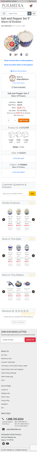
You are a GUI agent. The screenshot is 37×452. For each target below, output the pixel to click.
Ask (32, 193)
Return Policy (5, 397)
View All (32, 203)
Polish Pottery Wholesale (8, 373)
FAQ (2, 407)
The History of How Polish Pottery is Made (14, 366)
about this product (19, 71)
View (10, 228)
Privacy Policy (5, 400)
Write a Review (18, 322)
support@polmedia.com (14, 429)
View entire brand (18, 83)
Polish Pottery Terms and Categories (12, 369)
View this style (19, 158)
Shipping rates (5, 393)
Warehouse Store (6, 358)
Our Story (4, 355)
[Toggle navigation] (4, 13)
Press (2, 380)
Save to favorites (19, 87)
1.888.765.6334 (32, 1)
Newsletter (4, 404)
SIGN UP (30, 339)
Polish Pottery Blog (7, 376)
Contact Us (4, 389)
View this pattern (19, 172)
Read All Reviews (28, 314)
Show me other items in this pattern (18, 65)
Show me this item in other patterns (18, 60)
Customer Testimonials (8, 362)
